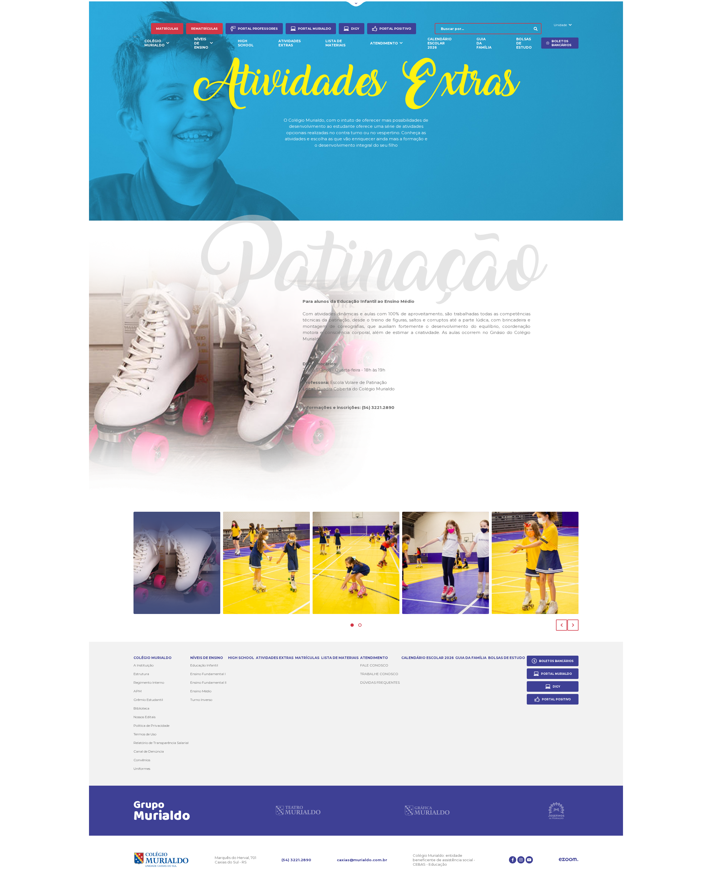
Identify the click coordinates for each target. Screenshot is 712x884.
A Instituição (144, 665)
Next (572, 625)
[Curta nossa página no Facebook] (512, 859)
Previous (561, 625)
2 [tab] (360, 625)
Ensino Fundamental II (208, 682)
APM (138, 691)
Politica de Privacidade (151, 725)
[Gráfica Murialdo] (427, 811)
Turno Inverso (201, 700)
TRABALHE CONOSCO (379, 674)
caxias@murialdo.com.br (362, 860)
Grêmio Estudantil (148, 700)
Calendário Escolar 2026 (439, 43)
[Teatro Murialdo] (298, 811)
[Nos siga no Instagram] (521, 859)
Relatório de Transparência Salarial (161, 743)
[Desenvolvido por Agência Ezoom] (568, 860)
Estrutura (141, 674)
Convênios (142, 760)
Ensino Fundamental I (208, 674)
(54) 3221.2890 (296, 860)
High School (246, 43)
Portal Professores (258, 29)
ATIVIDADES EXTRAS (289, 43)
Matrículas (167, 29)
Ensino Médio (200, 691)
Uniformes (142, 768)
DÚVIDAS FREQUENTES (380, 682)
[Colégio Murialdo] (136, 36)
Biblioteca (141, 708)
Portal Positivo (395, 29)
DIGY (355, 29)
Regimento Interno (149, 682)
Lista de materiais (335, 43)
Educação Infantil (204, 665)
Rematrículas (204, 29)
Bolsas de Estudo (524, 43)
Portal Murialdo (314, 29)
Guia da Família (483, 43)
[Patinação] (177, 563)
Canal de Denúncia (149, 751)
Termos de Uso (145, 734)
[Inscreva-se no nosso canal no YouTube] (529, 859)
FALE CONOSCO (374, 665)
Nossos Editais (144, 717)
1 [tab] (352, 625)
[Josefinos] (556, 811)
